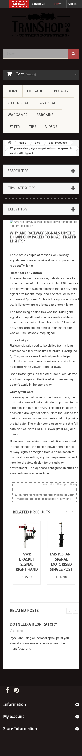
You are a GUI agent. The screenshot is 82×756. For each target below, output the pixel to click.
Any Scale (48, 102)
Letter (14, 126)
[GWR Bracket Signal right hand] (26, 535)
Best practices (58, 142)
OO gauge (36, 91)
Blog (37, 142)
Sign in (72, 3)
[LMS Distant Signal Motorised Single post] (61, 535)
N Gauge (62, 91)
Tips (32, 126)
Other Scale (19, 102)
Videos (51, 126)
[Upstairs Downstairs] (41, 24)
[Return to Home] (9, 143)
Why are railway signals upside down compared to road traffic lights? (41, 151)
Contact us (38, 3)
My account (13, 716)
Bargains (45, 114)
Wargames (17, 114)
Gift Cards (19, 4)
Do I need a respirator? (33, 624)
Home (13, 91)
